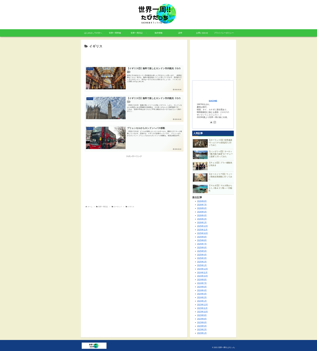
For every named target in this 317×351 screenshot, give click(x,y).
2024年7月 (202, 283)
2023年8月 (202, 319)
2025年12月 (202, 226)
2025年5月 (202, 251)
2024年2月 (202, 297)
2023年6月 (202, 322)
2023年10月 (202, 312)
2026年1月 (202, 222)
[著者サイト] (211, 122)
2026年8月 (202, 201)
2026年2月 (202, 219)
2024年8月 (202, 280)
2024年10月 (202, 276)
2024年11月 (202, 272)
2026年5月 (202, 212)
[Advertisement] (134, 56)
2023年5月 (202, 326)
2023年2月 (202, 329)
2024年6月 (202, 287)
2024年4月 (202, 290)
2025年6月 (202, 247)
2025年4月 (202, 255)
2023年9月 (202, 315)
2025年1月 (202, 265)
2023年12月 (202, 305)
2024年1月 (202, 301)
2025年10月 (202, 233)
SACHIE (213, 101)
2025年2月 (202, 262)
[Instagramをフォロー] (214, 122)
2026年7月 (202, 205)
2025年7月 (202, 244)
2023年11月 (202, 308)
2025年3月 (202, 258)
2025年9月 (202, 237)
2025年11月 (202, 230)
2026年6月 (202, 208)
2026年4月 (202, 215)
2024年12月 (202, 269)
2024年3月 (202, 294)
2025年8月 (202, 240)
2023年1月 (202, 333)
